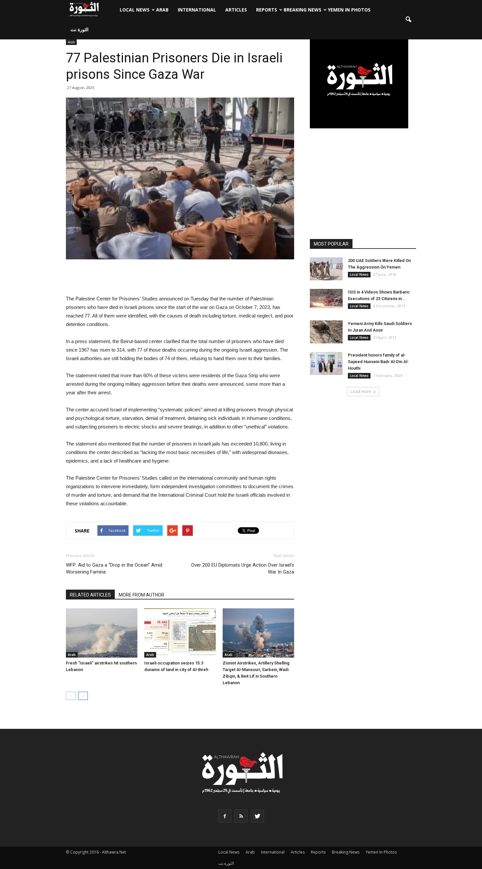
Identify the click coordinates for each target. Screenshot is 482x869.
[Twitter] (257, 816)
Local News (135, 10)
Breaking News (302, 10)
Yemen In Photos (349, 10)
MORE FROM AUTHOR (141, 594)
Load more (361, 391)
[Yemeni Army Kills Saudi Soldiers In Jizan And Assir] (326, 331)
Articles (236, 10)
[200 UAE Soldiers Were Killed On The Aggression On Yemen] (326, 268)
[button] (408, 20)
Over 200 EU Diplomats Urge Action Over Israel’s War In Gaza (242, 568)
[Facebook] (224, 816)
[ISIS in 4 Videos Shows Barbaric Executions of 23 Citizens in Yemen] (326, 298)
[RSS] (241, 816)
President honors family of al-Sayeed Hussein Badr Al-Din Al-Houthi (378, 362)
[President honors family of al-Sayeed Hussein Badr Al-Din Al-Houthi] (326, 363)
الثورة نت (79, 29)
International (197, 10)
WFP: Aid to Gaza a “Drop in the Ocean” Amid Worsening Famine (114, 568)
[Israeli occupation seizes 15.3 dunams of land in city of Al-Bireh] (180, 633)
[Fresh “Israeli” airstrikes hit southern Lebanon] (101, 633)
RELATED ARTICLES (90, 594)
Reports (266, 10)
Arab (162, 10)
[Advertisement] (180, 278)
